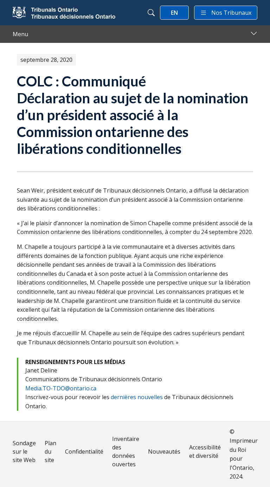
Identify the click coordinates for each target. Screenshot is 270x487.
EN (174, 13)
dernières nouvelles (137, 397)
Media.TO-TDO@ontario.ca (60, 388)
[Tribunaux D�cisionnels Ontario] (65, 13)
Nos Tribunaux (231, 13)
